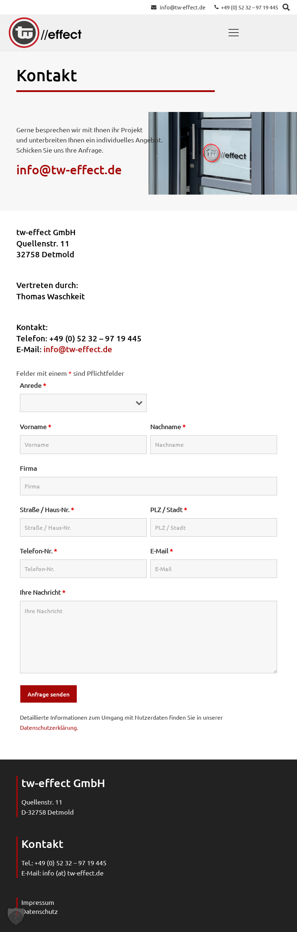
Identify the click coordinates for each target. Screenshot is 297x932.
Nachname (168, 426)
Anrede (33, 385)
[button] (233, 33)
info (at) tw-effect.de (73, 873)
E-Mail (161, 550)
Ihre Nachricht (43, 592)
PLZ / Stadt (168, 509)
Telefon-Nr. (38, 550)
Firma (28, 468)
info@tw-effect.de (69, 169)
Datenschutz (39, 911)
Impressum (37, 902)
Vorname (35, 426)
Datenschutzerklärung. (49, 727)
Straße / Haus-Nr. (47, 509)
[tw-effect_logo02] (45, 32)
